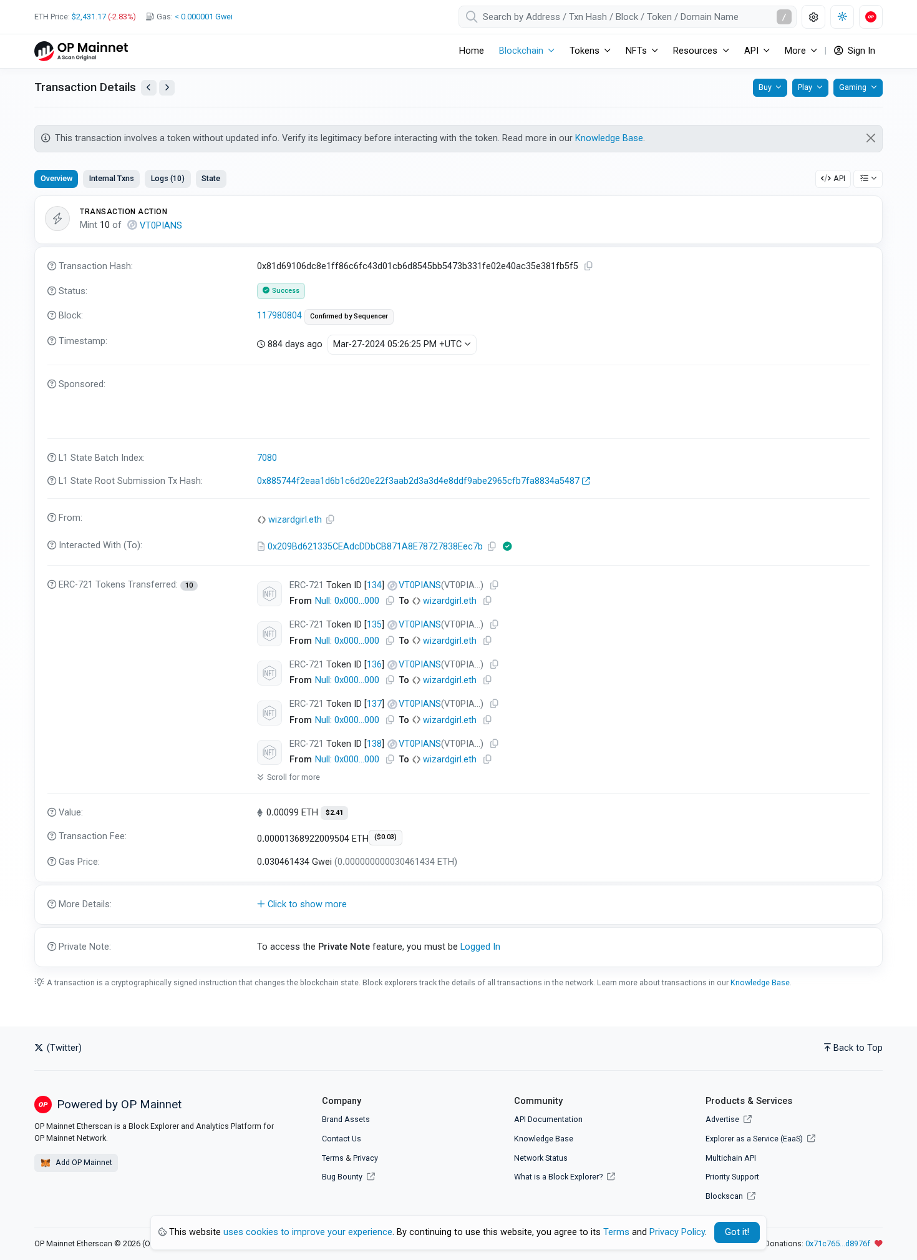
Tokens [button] (584, 51)
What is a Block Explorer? (559, 1176)
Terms (333, 1158)
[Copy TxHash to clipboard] (588, 266)
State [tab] (210, 178)
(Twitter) (63, 1048)
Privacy (365, 1158)
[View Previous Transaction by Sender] (149, 88)
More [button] (795, 51)
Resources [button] (695, 51)
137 (374, 704)
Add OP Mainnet (83, 1162)
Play (805, 87)
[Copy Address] (330, 519)
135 (374, 624)
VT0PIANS (161, 225)
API (839, 178)
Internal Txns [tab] (111, 178)
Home (471, 51)
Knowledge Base (609, 138)
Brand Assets (346, 1119)
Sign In (860, 51)
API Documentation (548, 1119)
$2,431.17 (89, 16)
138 (374, 744)
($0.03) (385, 837)
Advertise (723, 1119)
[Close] (871, 138)
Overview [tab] (56, 178)
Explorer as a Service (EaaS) (755, 1138)
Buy (765, 87)
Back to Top (858, 1048)
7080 (267, 458)
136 (374, 664)
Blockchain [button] (521, 51)
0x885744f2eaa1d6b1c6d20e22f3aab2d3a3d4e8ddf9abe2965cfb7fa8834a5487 (418, 481)
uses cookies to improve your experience (307, 1232)
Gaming (852, 87)
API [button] (751, 51)
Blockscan (725, 1196)
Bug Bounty (342, 1176)
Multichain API (731, 1158)
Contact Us (341, 1138)
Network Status (541, 1158)
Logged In (480, 947)
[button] (458, 904)
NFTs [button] (636, 51)
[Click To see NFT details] (269, 593)
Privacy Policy (677, 1232)
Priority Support (732, 1176)
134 (374, 585)
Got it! (737, 1232)
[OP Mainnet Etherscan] (81, 51)
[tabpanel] (458, 581)
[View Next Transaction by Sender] (167, 88)
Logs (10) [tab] (168, 178)
